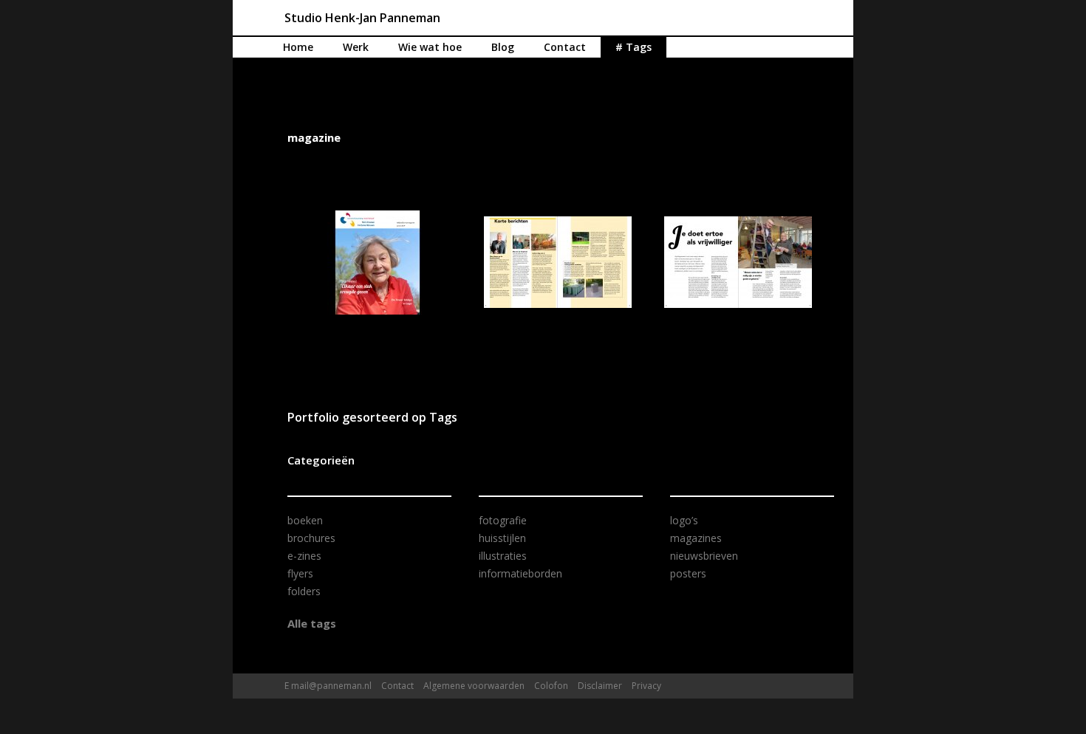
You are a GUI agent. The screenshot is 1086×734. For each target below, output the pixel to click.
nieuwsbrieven (704, 556)
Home (298, 47)
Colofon (551, 685)
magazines (696, 538)
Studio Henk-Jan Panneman (362, 18)
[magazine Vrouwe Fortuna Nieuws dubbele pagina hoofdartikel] (738, 262)
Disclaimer (600, 685)
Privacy (646, 685)
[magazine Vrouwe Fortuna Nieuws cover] (377, 262)
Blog (502, 47)
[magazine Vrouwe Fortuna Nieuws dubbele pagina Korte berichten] (558, 262)
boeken (305, 520)
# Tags (633, 47)
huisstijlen (502, 538)
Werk (356, 47)
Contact (565, 47)
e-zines (304, 556)
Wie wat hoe (430, 47)
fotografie (503, 520)
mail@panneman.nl (331, 685)
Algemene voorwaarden (474, 685)
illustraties (503, 556)
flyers (300, 573)
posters (688, 573)
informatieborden (520, 573)
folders (304, 591)
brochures (311, 538)
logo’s (684, 520)
